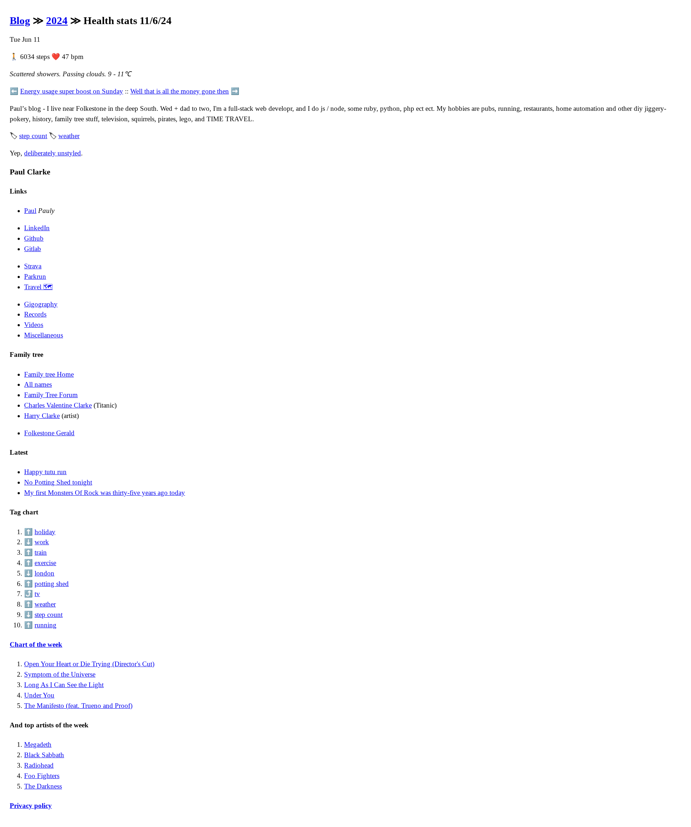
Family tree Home (49, 374)
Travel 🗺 (38, 287)
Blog (20, 20)
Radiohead (39, 765)
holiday (45, 532)
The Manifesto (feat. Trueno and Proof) (78, 705)
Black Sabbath (44, 755)
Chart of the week (36, 644)
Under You (39, 695)
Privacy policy (31, 805)
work (42, 542)
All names (38, 384)
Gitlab (32, 249)
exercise (45, 563)
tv (37, 593)
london (44, 573)
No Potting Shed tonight (58, 482)
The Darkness (43, 786)
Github (34, 238)
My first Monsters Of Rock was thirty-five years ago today (104, 492)
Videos (33, 324)
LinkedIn (37, 228)
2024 (57, 20)
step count (33, 136)
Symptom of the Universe (59, 674)
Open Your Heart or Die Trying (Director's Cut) (89, 664)
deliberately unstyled (52, 153)
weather (69, 136)
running (46, 625)
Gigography (41, 304)
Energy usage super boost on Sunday (71, 91)
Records (35, 314)
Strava (32, 266)
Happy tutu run (45, 472)
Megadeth (37, 744)
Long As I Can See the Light (64, 685)
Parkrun (35, 276)
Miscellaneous (43, 335)
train (41, 552)
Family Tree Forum (51, 395)
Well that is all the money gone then (179, 91)
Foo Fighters (41, 776)
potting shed (52, 583)
